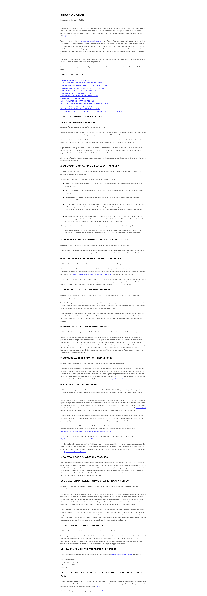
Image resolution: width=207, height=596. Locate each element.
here (98, 586)
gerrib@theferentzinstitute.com (118, 379)
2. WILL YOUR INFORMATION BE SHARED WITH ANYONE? (81, 83)
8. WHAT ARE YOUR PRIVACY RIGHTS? (74, 98)
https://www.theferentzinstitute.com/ (91, 41)
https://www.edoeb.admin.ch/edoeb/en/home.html (77, 439)
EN (203, 594)
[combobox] (203, 595)
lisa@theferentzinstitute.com (72, 36)
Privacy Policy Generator (101, 591)
